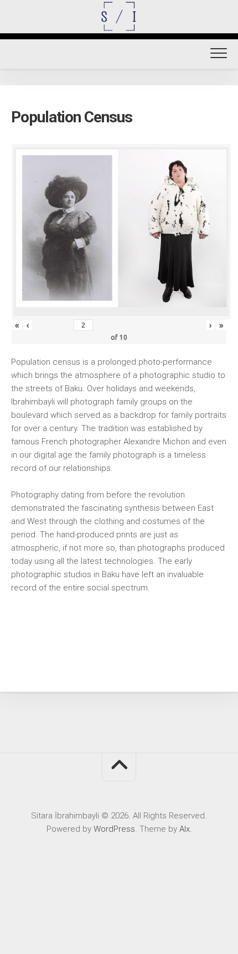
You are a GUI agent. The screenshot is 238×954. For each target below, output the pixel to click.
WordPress (114, 829)
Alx (184, 829)
